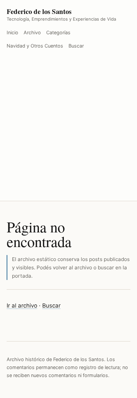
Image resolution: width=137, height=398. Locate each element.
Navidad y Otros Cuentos (35, 46)
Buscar (76, 46)
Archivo (32, 32)
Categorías (58, 32)
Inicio (12, 32)
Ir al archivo (22, 305)
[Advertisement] (68, 129)
